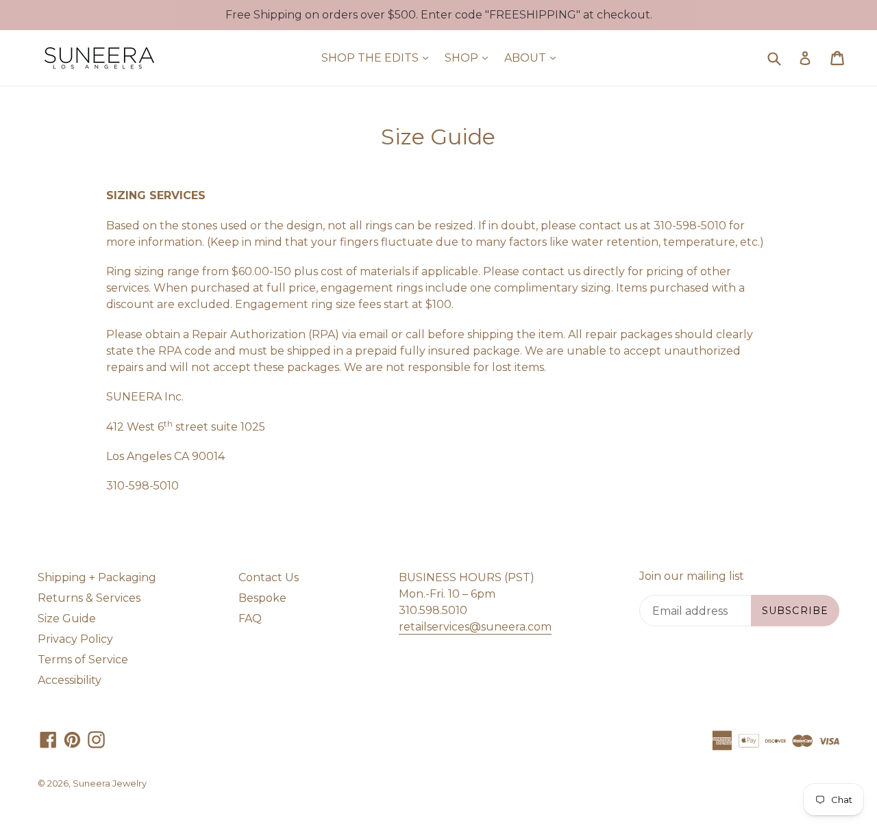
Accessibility (69, 680)
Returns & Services (89, 597)
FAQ (250, 618)
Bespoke (262, 597)
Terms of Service (83, 659)
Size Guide (67, 618)
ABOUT (533, 57)
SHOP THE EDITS (378, 57)
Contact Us (268, 577)
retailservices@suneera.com (475, 626)
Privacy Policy (75, 639)
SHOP (470, 57)
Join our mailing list (691, 576)
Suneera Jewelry (110, 783)
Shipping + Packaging (97, 577)
